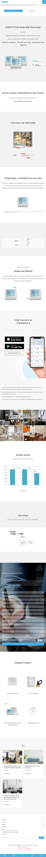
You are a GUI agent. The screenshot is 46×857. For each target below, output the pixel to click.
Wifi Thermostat (13, 5)
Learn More (23, 490)
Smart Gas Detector (33, 693)
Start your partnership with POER (12, 573)
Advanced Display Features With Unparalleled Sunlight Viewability (12, 766)
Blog (23, 745)
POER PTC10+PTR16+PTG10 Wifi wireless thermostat (12, 724)
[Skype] (32, 855)
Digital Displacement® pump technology (32, 766)
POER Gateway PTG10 (33, 723)
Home (3, 5)
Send (23, 643)
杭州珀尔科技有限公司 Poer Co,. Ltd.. (21, 845)
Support (3, 824)
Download (32, 10)
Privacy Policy (25, 847)
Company (4, 826)
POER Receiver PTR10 (12, 693)
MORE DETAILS (7, 773)
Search (41, 837)
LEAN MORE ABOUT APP (14, 353)
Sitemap (19, 847)
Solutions (4, 822)
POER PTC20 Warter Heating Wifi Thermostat (25, 5)
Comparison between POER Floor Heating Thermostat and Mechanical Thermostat (12, 797)
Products (7, 5)
